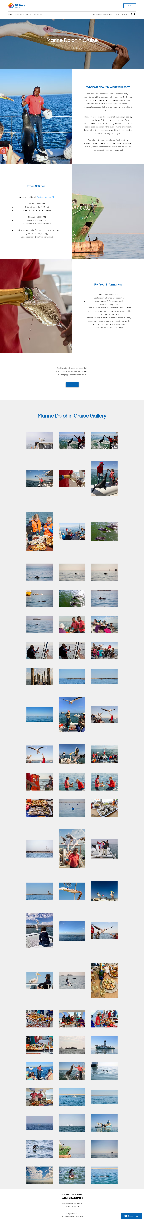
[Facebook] (131, 14)
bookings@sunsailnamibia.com (103, 14)
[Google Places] (134, 14)
